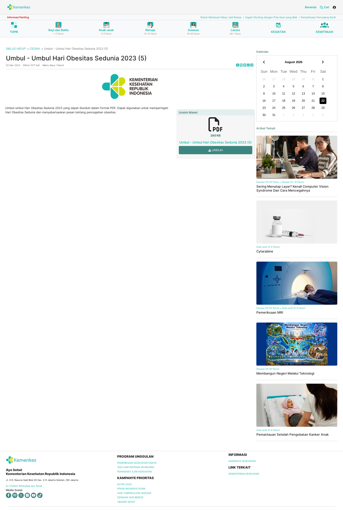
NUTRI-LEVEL (124, 484)
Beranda (310, 7)
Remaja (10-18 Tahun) (293, 182)
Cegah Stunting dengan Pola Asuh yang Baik (249, 17)
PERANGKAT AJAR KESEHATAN (134, 471)
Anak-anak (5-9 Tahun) (268, 247)
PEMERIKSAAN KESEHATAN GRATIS (136, 462)
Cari (326, 7)
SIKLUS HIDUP (16, 48)
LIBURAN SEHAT (126, 501)
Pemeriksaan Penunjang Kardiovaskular (302, 17)
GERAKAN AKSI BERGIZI (130, 497)
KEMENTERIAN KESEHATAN (243, 473)
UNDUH (217, 150)
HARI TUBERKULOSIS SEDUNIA (134, 493)
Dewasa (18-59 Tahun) (267, 182)
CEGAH (35, 48)
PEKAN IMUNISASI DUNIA (131, 488)
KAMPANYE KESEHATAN (242, 461)
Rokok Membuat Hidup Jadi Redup (198, 17)
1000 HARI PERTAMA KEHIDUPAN (135, 467)
